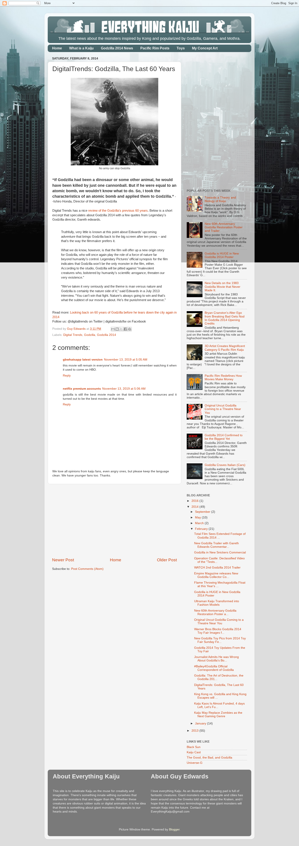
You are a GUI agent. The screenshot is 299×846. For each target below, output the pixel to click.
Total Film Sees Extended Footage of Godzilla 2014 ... (220, 535)
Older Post (167, 560)
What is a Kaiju (81, 48)
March (200, 523)
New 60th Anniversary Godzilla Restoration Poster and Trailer (224, 227)
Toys (181, 48)
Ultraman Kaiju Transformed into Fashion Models (216, 603)
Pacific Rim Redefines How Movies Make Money (223, 377)
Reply (67, 375)
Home (57, 48)
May (198, 517)
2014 (195, 506)
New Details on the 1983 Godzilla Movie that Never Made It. (222, 286)
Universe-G (194, 762)
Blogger (174, 829)
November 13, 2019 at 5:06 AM (124, 388)
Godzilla (89, 335)
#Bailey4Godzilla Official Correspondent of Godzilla (214, 668)
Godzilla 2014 (106, 335)
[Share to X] (121, 329)
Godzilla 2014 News (117, 48)
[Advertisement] (114, 520)
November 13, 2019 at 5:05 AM (125, 359)
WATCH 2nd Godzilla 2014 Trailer (217, 567)
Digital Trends (72, 335)
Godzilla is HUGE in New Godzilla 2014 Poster (222, 255)
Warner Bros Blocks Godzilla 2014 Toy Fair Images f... (217, 631)
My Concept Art (205, 48)
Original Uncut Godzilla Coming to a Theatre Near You (223, 409)
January (201, 723)
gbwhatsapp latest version (83, 359)
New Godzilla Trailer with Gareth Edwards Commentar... (216, 545)
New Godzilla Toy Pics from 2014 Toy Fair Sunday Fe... (220, 640)
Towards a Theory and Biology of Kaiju (220, 199)
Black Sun (194, 747)
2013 (195, 730)
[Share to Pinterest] (129, 329)
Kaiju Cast (194, 752)
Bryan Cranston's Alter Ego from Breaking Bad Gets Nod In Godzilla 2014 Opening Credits (224, 318)
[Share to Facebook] (125, 329)
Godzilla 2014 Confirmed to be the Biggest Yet (224, 437)
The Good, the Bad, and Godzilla (209, 757)
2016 (195, 500)
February (202, 528)
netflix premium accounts (82, 388)
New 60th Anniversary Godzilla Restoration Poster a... (215, 612)
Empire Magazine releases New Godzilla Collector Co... (216, 575)
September (203, 511)
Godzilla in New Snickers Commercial (220, 552)
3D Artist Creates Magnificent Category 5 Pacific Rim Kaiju (225, 347)
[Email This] (113, 329)
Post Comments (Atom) (87, 568)
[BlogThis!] (117, 329)
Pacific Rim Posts (154, 48)
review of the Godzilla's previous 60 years (118, 210)
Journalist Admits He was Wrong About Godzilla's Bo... (216, 658)
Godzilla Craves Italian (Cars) (225, 465)
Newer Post (63, 560)
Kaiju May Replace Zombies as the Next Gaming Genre (218, 714)
